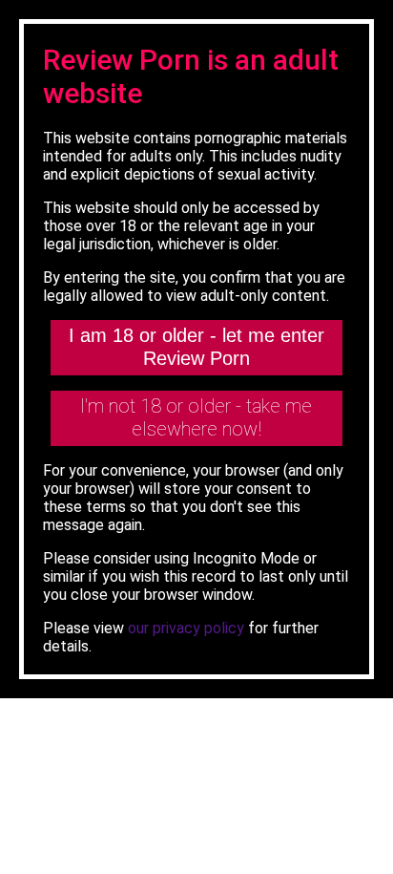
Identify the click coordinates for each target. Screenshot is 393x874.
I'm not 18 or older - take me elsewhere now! (196, 417)
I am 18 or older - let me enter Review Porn (196, 347)
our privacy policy (186, 628)
